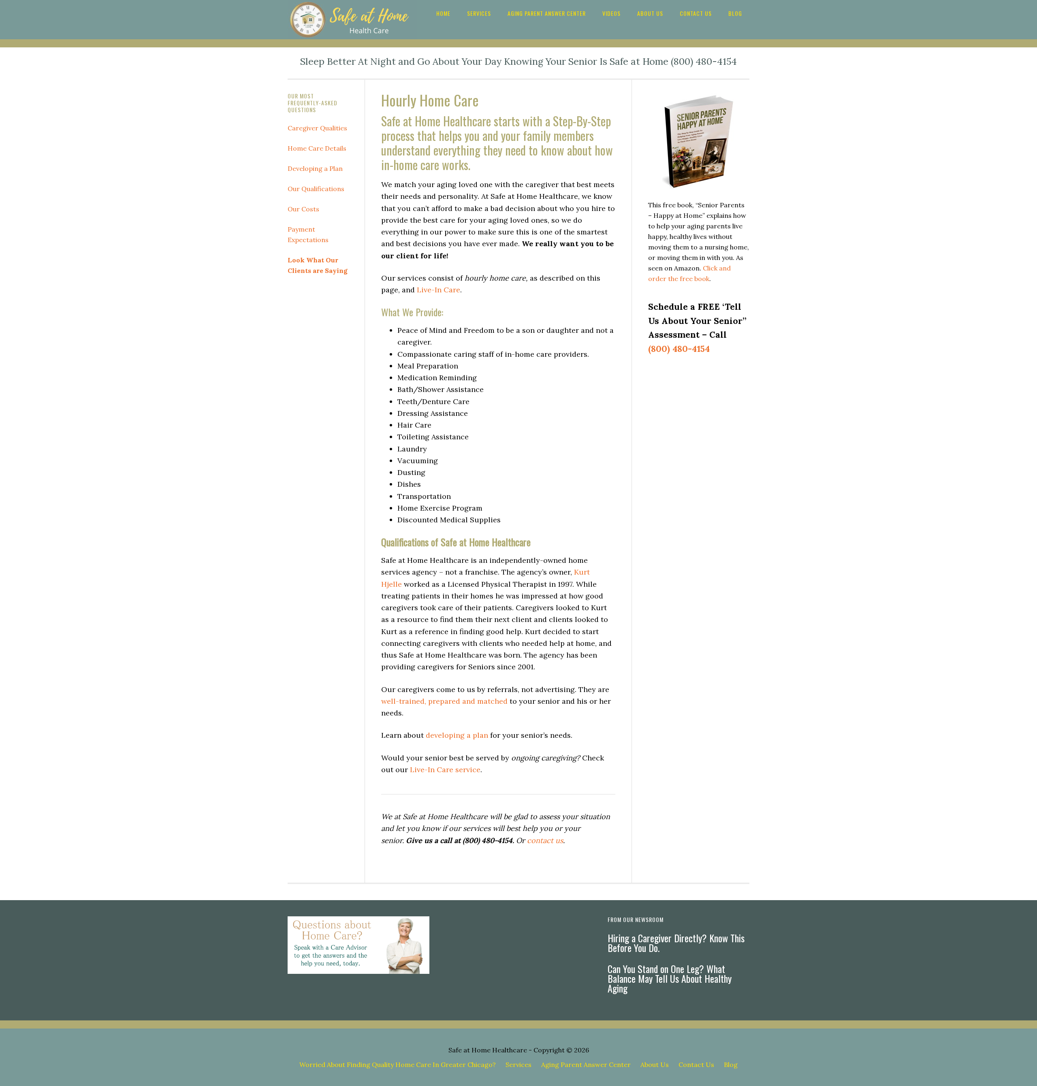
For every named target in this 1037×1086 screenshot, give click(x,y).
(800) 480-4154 (679, 348)
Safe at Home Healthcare (487, 1050)
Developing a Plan (315, 168)
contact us (545, 840)
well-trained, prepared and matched (444, 701)
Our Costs (303, 209)
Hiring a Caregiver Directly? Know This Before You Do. (676, 943)
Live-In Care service (445, 769)
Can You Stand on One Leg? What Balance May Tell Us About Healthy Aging (670, 978)
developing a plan (457, 735)
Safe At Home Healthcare (352, 19)
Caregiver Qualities (317, 128)
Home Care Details (317, 148)
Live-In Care (438, 289)
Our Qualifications (316, 189)
